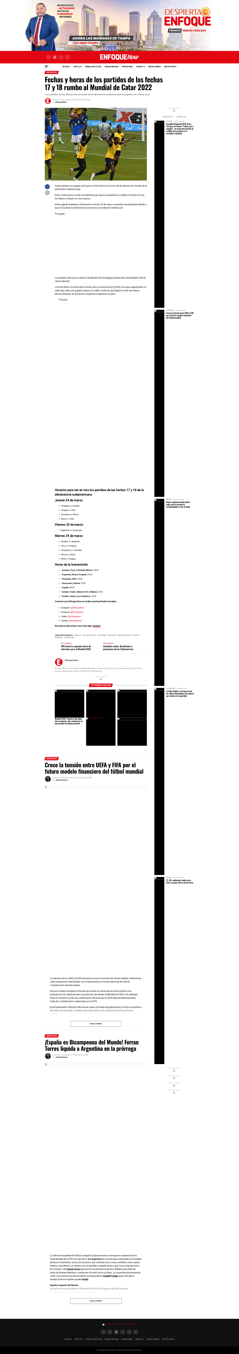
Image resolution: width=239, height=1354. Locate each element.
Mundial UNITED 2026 (93, 66)
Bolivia (78, 635)
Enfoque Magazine (111, 66)
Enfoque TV (140, 66)
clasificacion (90, 635)
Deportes (113, 635)
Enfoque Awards (154, 66)
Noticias (66, 66)
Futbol (136, 635)
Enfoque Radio (127, 66)
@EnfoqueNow (77, 608)
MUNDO (97, 626)
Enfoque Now (61, 102)
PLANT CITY (77, 66)
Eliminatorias (125, 635)
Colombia (102, 635)
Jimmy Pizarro (62, 780)
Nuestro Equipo (170, 66)
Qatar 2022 (69, 637)
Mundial (59, 637)
